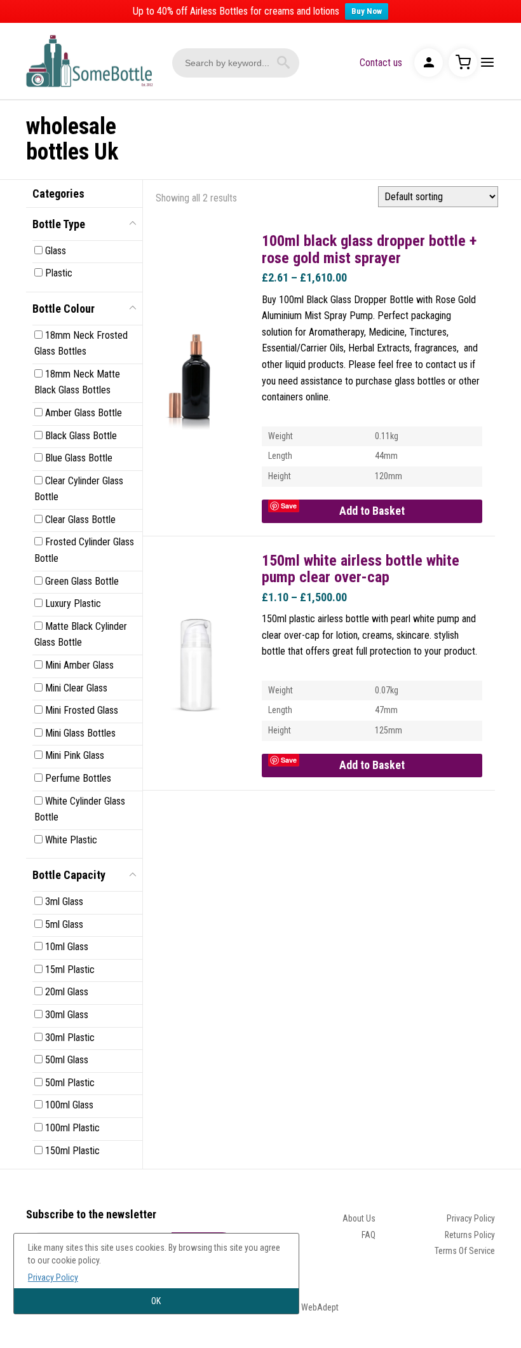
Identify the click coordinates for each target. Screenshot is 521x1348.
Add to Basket (372, 511)
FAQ (369, 1235)
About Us (359, 1218)
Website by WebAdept (299, 1307)
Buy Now (366, 11)
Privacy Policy (471, 1218)
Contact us (381, 63)
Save (289, 505)
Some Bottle (89, 61)
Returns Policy (470, 1235)
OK (156, 1301)
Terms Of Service (465, 1251)
